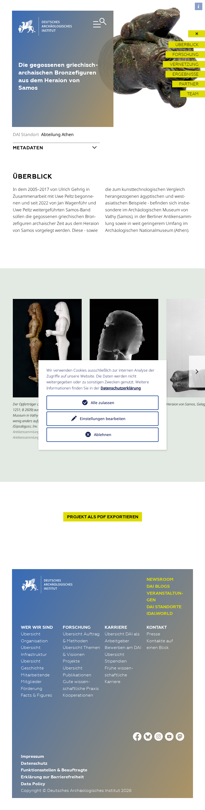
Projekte (71, 661)
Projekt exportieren (102, 516)
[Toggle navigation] (93, 26)
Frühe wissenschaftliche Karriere (119, 674)
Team (193, 94)
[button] (197, 372)
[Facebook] (137, 736)
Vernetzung (184, 64)
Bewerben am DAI (123, 647)
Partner (189, 84)
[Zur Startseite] (46, 584)
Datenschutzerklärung (121, 387)
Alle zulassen (102, 402)
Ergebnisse (185, 74)
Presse (153, 633)
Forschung (185, 54)
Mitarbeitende (35, 674)
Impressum (32, 756)
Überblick (187, 44)
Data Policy (33, 783)
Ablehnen (102, 434)
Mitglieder (31, 681)
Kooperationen (78, 695)
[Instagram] (158, 736)
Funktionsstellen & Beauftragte (54, 769)
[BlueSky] (148, 736)
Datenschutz (34, 763)
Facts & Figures (36, 695)
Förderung (31, 688)
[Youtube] (169, 736)
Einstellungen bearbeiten (102, 418)
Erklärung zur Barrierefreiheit (52, 776)
